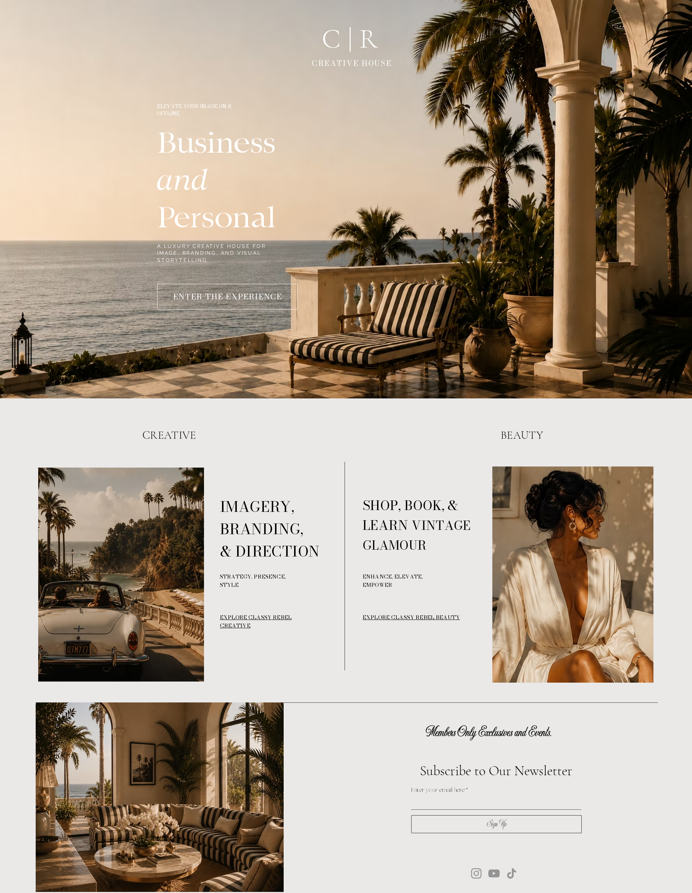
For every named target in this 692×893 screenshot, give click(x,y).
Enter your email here (438, 790)
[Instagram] (476, 873)
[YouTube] (494, 873)
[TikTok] (512, 873)
